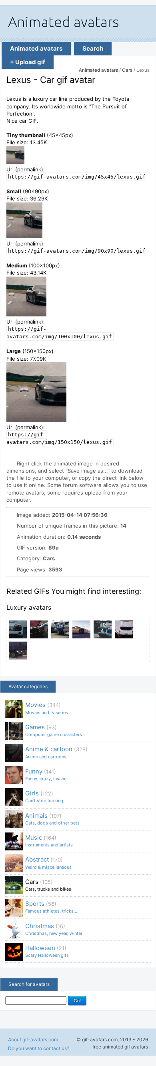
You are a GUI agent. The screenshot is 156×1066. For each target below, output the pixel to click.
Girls (44, 796)
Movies (46, 708)
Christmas (53, 929)
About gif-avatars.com (33, 1039)
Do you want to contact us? (38, 1048)
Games (53, 730)
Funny (45, 774)
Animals (52, 819)
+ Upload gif (27, 62)
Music (49, 841)
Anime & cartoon (56, 752)
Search (92, 48)
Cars (127, 70)
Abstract (48, 863)
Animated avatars (36, 48)
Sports (51, 907)
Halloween (47, 951)
